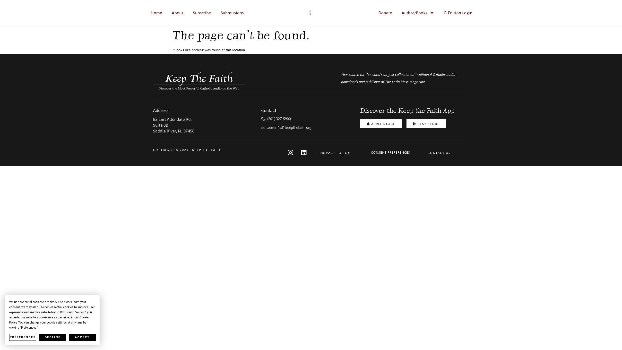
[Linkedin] (304, 152)
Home (156, 13)
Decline (52, 337)
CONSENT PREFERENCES (390, 152)
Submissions (232, 13)
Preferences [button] (28, 327)
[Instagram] (290, 152)
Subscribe (202, 13)
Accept (82, 337)
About (177, 13)
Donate (385, 13)
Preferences (23, 337)
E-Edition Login (458, 13)
